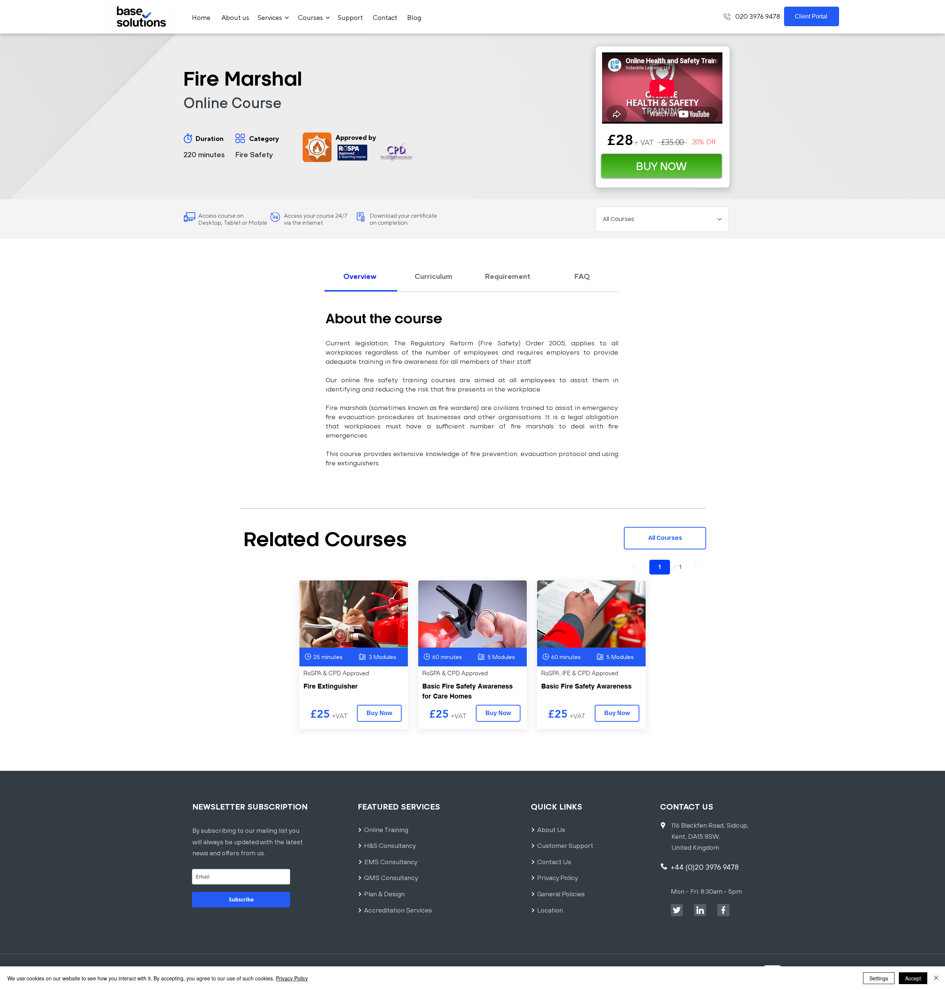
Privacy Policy (292, 978)
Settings (878, 978)
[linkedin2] (700, 910)
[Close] (936, 978)
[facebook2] (723, 910)
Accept (913, 978)
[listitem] (353, 654)
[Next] (695, 567)
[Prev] (634, 567)
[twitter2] (677, 910)
